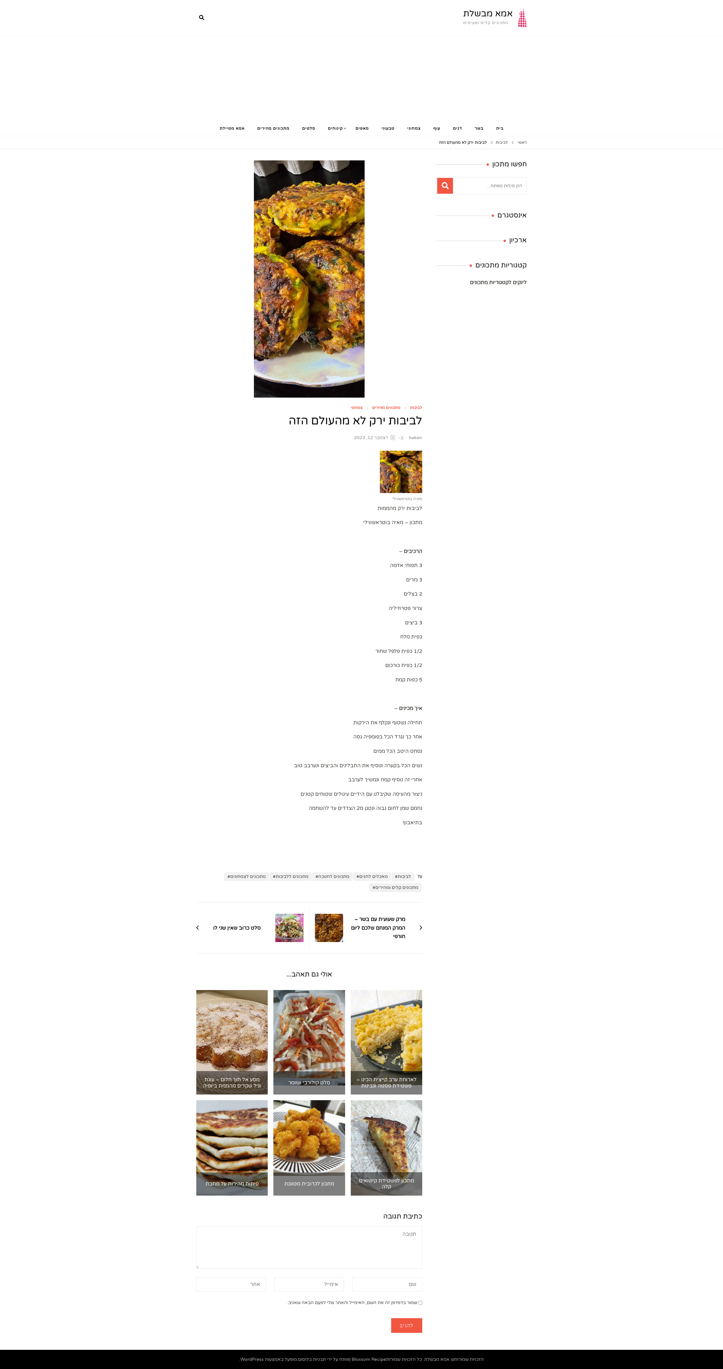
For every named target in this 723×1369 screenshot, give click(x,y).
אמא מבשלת (488, 13)
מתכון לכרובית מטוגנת (309, 1184)
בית (500, 128)
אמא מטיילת (232, 128)
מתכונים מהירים (273, 128)
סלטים (308, 128)
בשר (479, 128)
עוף (437, 128)
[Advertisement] (361, 78)
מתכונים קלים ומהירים (396, 887)
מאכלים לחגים (373, 876)
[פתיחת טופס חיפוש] (201, 18)
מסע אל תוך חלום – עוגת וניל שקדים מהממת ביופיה (232, 1083)
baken (415, 438)
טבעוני (388, 128)
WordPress (252, 1359)
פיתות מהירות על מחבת (232, 1184)
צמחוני (414, 128)
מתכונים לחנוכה (333, 876)
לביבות (416, 408)
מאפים (362, 128)
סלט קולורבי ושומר (309, 1083)
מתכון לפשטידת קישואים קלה (386, 1184)
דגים (457, 128)
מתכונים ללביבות (292, 876)
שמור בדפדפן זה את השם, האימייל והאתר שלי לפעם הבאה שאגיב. (352, 1302)
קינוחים (335, 128)
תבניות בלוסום (312, 1359)
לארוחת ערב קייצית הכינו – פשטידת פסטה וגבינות (386, 1083)
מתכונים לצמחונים (248, 876)
